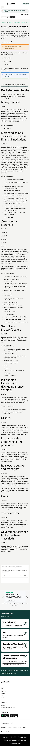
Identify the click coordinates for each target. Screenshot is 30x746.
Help (2, 695)
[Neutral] (15, 575)
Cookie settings (22, 740)
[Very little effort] (25, 575)
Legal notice (6, 737)
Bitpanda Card (16, 22)
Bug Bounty (14, 740)
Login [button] (7, 672)
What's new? (25, 22)
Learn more (3, 673)
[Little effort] (20, 575)
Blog (20, 727)
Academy (3, 691)
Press (14, 727)
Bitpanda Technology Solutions (8, 707)
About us (3, 727)
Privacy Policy (13, 737)
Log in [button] (12, 17)
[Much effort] (9, 575)
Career (9, 727)
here (10, 672)
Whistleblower (7, 740)
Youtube (3, 693)
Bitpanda (3, 705)
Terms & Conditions (22, 737)
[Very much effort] (4, 575)
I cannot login (5, 17)
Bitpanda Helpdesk (6, 22)
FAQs (2, 697)
